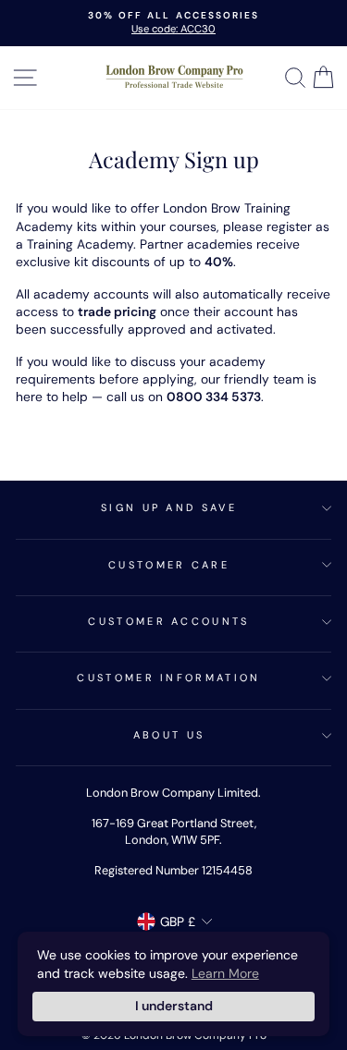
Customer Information (168, 677)
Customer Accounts (168, 621)
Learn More (225, 973)
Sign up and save (169, 507)
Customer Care (168, 564)
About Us (169, 734)
